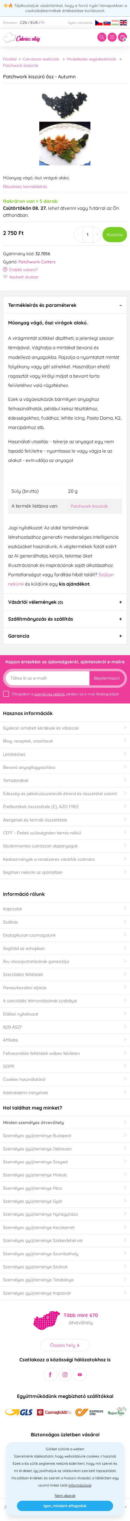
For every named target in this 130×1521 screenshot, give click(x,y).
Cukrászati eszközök (41, 59)
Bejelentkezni (107, 678)
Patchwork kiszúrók (20, 65)
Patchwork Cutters (37, 262)
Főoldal (10, 59)
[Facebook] (50, 1374)
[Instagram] (65, 1374)
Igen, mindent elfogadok (65, 1505)
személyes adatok (49, 694)
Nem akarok (65, 1495)
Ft (42, 22)
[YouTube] (79, 1374)
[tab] (65, 304)
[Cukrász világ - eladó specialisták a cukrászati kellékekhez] (21, 37)
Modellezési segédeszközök (91, 59)
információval (79, 1485)
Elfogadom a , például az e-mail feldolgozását (65, 694)
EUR (34, 22)
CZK (23, 22)
